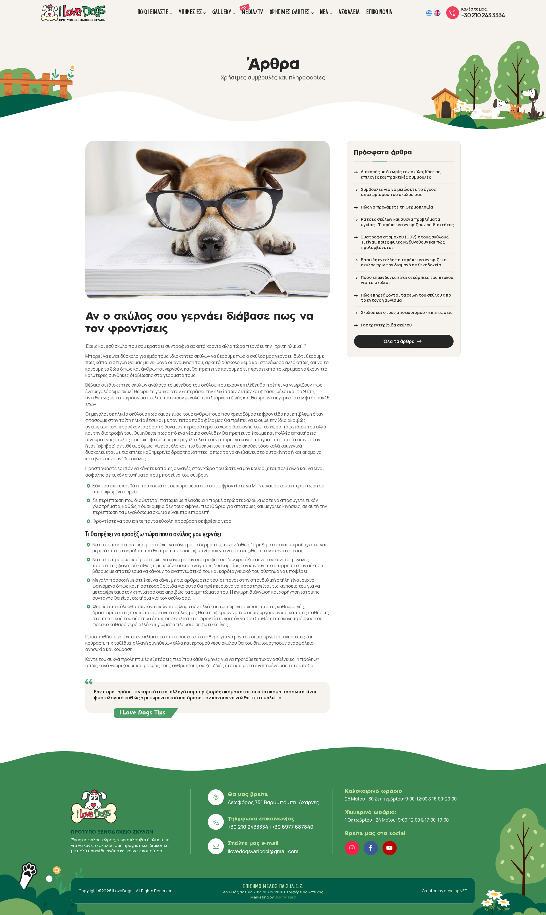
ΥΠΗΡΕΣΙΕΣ (190, 12)
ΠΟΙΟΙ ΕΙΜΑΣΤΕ (153, 12)
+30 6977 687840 (292, 826)
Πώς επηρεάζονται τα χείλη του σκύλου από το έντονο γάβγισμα (406, 298)
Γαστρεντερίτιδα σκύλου (386, 325)
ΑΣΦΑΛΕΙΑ (349, 12)
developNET (456, 890)
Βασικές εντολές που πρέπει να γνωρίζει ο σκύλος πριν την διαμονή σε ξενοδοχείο (403, 262)
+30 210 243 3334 (483, 15)
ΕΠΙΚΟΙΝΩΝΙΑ (379, 12)
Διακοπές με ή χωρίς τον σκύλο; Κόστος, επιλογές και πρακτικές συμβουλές (401, 174)
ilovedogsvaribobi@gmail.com (263, 851)
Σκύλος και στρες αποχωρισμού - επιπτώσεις (406, 312)
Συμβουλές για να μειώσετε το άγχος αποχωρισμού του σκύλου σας (398, 192)
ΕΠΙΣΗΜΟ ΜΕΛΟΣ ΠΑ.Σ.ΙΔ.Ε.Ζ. (273, 886)
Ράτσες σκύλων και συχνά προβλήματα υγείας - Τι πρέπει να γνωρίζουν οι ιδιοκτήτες (407, 222)
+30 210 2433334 (248, 826)
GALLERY (222, 12)
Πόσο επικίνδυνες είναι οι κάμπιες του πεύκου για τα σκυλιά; (407, 280)
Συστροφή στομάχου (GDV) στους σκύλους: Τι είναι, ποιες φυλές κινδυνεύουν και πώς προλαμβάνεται (405, 242)
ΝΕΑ (324, 12)
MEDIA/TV (252, 10)
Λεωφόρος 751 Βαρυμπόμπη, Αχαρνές (273, 802)
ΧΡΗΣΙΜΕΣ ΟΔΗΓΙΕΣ (290, 12)
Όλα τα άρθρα (399, 341)
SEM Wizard (285, 897)
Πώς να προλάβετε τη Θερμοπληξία (397, 207)
